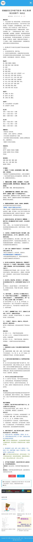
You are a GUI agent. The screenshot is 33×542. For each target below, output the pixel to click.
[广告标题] (16, 491)
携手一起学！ (21, 538)
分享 (22, 476)
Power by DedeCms (28, 538)
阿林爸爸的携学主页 (3, 3)
